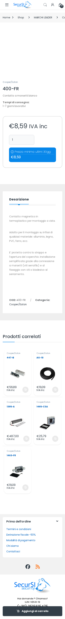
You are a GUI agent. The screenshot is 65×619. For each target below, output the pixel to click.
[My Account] (53, 5)
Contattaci (13, 551)
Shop (21, 17)
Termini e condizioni (18, 529)
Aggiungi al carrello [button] (23, 390)
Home (6, 17)
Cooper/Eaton (10, 82)
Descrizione (19, 200)
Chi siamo (12, 546)
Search (45, 5)
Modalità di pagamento (20, 540)
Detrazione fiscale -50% (21, 535)
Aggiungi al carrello (35, 611)
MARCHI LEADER (43, 17)
